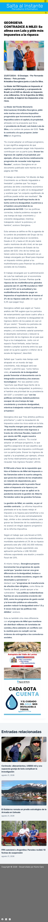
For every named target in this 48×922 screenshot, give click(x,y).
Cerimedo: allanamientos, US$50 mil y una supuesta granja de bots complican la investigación (21, 769)
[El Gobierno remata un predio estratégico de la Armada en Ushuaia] (24, 792)
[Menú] (45, 1)
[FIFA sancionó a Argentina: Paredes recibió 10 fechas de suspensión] (24, 833)
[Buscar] (46, 12)
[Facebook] (2, 919)
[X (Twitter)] (6, 919)
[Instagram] (10, 919)
